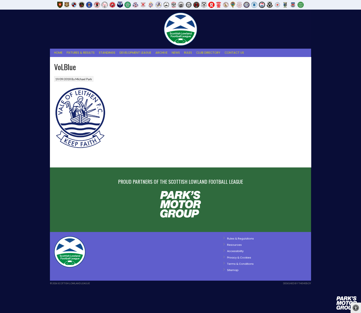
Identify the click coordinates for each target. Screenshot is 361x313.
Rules (188, 53)
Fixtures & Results (81, 53)
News (176, 53)
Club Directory (208, 53)
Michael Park (83, 79)
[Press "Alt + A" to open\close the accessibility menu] (356, 308)
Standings (107, 53)
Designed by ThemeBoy (297, 283)
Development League (135, 53)
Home (58, 53)
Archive (161, 53)
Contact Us (234, 53)
